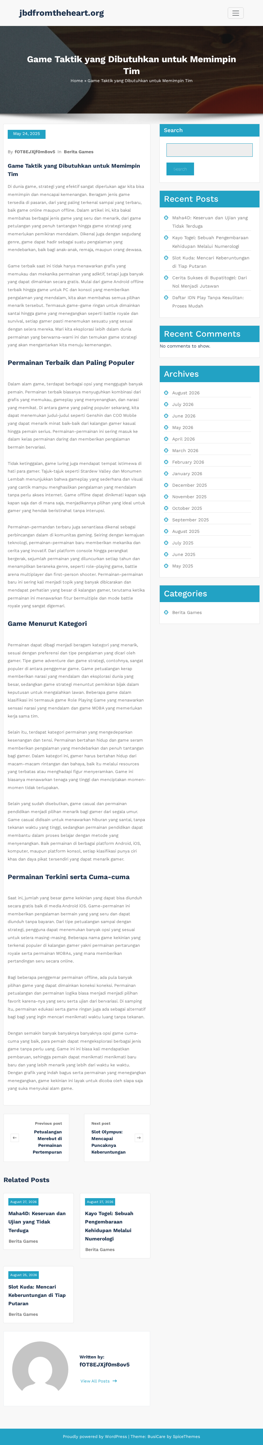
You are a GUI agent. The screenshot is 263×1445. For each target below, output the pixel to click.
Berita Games (78, 151)
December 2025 (189, 485)
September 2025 (190, 519)
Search (173, 130)
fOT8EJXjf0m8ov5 (35, 151)
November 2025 (189, 496)
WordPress (116, 1436)
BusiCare (157, 1436)
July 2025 (182, 542)
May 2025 (182, 565)
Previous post (48, 1123)
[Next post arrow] (139, 1138)
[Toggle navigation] (235, 13)
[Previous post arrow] (15, 1138)
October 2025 (187, 508)
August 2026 (186, 392)
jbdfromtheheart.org (62, 13)
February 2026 (188, 462)
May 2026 (182, 427)
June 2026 (184, 415)
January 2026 (187, 473)
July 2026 (183, 404)
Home (77, 80)
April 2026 (183, 438)
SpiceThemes (186, 1436)
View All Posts (96, 1381)
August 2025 (185, 531)
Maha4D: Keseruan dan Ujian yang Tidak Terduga (37, 1221)
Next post (100, 1123)
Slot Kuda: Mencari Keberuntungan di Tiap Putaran (37, 1295)
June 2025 (183, 554)
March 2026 (185, 450)
